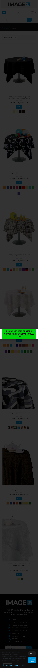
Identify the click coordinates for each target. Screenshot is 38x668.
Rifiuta (32, 653)
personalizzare (7, 663)
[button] (35, 332)
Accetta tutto (32, 660)
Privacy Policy (7, 665)
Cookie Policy (20, 665)
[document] (19, 334)
